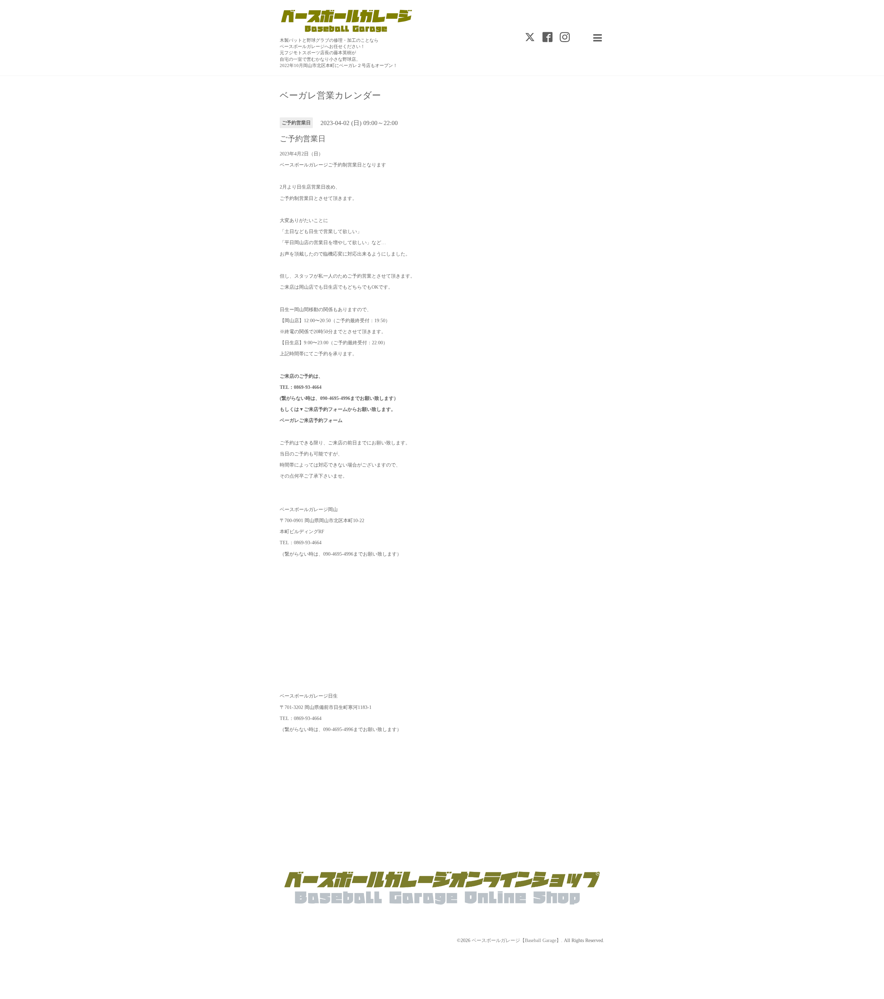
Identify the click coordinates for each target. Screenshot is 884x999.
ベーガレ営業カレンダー (330, 95)
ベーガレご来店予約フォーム (311, 420)
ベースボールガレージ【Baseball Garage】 (516, 940)
